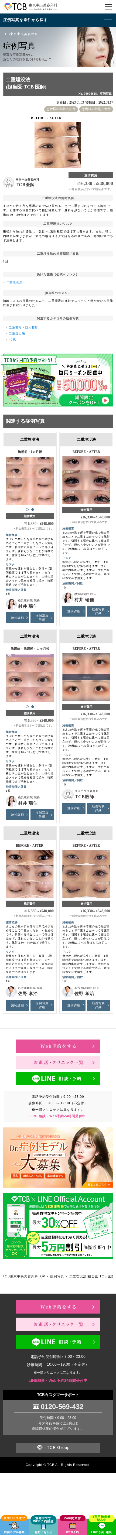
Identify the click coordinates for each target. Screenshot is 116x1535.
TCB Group (58, 1447)
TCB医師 (25, 184)
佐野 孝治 (28, 993)
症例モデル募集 (14, 1532)
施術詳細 (17, 617)
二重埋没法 (14, 282)
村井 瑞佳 (28, 606)
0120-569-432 (62, 1407)
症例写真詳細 (42, 617)
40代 (12, 339)
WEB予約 (72, 1532)
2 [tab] (32, 509)
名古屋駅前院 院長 (30, 987)
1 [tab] (27, 509)
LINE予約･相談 (101, 1532)
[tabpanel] (30, 478)
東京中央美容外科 (27, 179)
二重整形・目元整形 (23, 327)
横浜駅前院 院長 (29, 600)
